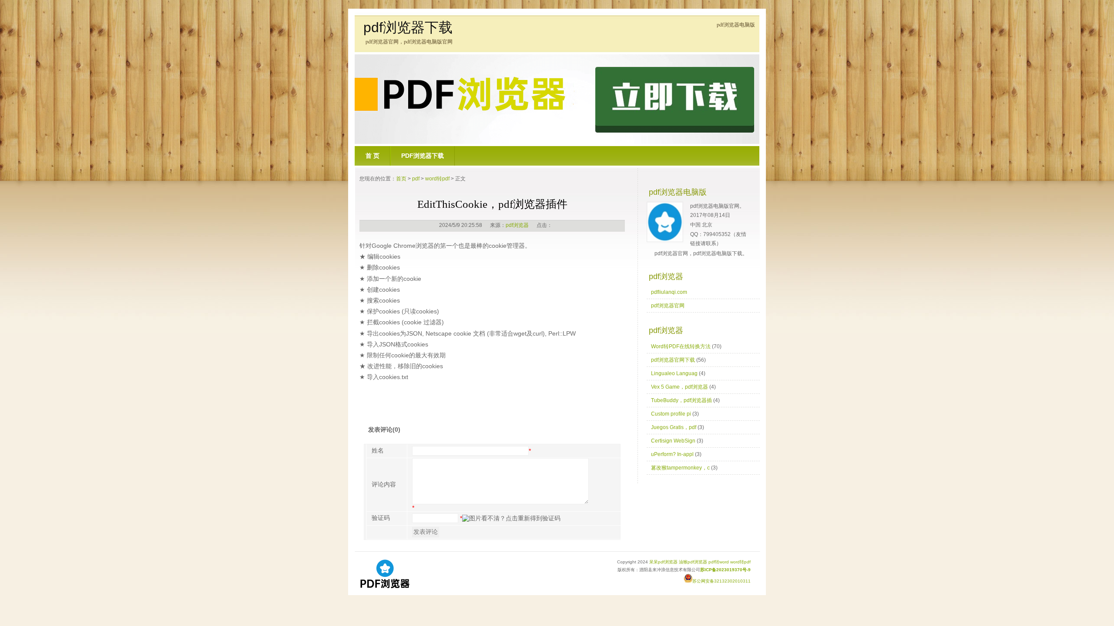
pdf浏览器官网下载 (673, 360)
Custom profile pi (671, 414)
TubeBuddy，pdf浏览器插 (681, 400)
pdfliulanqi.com (669, 292)
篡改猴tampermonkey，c (680, 468)
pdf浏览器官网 (668, 306)
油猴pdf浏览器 (693, 561)
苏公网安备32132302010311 (721, 581)
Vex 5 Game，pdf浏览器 (679, 387)
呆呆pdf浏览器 (663, 561)
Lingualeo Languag (674, 373)
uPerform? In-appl (672, 454)
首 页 (372, 155)
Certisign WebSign (673, 441)
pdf (415, 179)
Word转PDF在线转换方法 (681, 346)
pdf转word (718, 561)
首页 (401, 179)
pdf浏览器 (517, 225)
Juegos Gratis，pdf (673, 427)
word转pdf (437, 179)
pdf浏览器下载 (408, 27)
